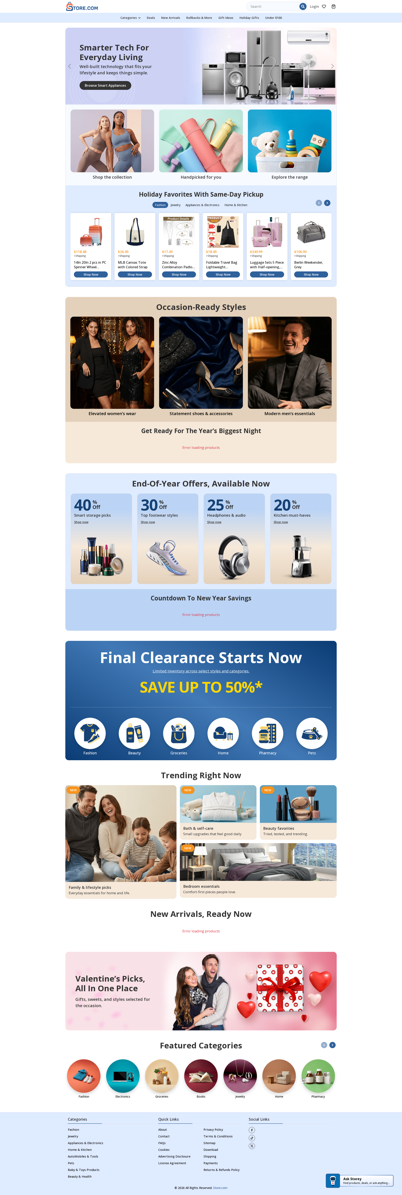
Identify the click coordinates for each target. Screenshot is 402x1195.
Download (211, 1130)
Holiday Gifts (249, 18)
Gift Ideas (225, 18)
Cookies (164, 1130)
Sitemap (209, 1123)
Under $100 (273, 18)
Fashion (73, 1110)
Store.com (220, 1168)
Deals (151, 18)
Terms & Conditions (218, 1117)
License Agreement (172, 1144)
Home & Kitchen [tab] (235, 185)
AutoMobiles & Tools (83, 1137)
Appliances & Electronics (85, 1123)
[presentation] (319, 183)
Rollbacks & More (199, 18)
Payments (211, 1144)
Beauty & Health (79, 1157)
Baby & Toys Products (83, 1150)
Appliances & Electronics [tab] (202, 185)
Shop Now (91, 255)
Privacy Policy (213, 1110)
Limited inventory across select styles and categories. (201, 651)
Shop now (81, 503)
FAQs (162, 1123)
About (162, 1110)
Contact (164, 1117)
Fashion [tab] (160, 185)
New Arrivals (170, 18)
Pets (71, 1144)
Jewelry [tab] (175, 185)
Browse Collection (99, 75)
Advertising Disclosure (174, 1137)
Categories (129, 18)
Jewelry (73, 1117)
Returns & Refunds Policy (222, 1150)
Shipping (210, 1137)
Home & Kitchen (80, 1130)
